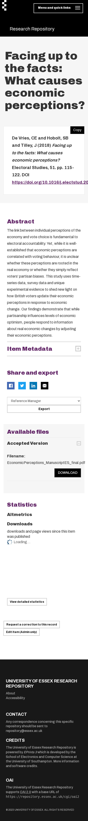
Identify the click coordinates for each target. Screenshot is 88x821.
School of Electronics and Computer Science (39, 757)
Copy (75, 129)
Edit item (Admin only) (21, 632)
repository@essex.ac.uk (24, 731)
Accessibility (15, 698)
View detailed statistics (27, 601)
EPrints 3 (30, 752)
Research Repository (32, 28)
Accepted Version (27, 443)
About (10, 693)
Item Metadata (29, 349)
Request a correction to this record (31, 624)
